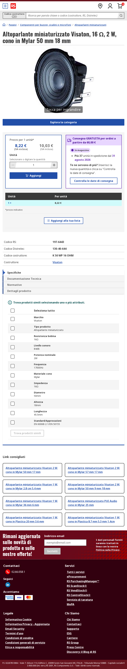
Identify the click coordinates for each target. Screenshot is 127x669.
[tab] (63, 273)
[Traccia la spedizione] (100, 6)
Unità (13, 155)
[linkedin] (7, 584)
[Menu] (5, 6)
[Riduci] (13, 165)
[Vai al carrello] (120, 6)
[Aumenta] (53, 165)
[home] (4, 24)
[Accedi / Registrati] (110, 6)
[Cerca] (120, 15)
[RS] (13, 6)
